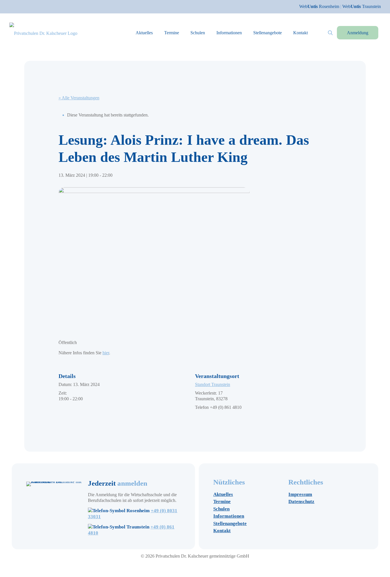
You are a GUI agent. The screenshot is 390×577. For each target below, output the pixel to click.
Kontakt (222, 530)
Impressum (300, 494)
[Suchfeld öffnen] (330, 33)
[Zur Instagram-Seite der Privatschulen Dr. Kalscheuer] (187, 566)
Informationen (228, 516)
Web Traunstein (361, 6)
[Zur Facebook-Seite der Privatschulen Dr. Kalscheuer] (193, 566)
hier (105, 352)
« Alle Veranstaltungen (79, 97)
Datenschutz (301, 501)
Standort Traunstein (212, 384)
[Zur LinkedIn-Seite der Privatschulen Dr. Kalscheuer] (203, 566)
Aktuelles (223, 494)
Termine (222, 501)
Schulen (221, 509)
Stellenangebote (230, 523)
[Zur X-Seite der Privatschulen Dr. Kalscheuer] (198, 566)
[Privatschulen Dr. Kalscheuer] (43, 32)
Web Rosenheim (319, 6)
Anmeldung (357, 32)
